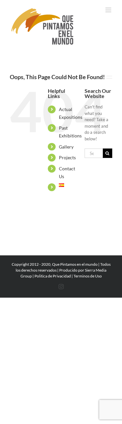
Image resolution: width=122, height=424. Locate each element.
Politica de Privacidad (52, 276)
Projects (67, 157)
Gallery (66, 146)
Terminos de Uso (88, 276)
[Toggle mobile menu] (108, 10)
